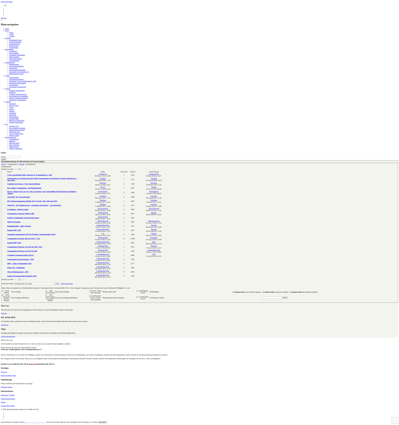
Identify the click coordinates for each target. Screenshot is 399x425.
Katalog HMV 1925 (14, 230)
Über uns (4, 313)
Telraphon (102, 196)
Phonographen (14, 77)
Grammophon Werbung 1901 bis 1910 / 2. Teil (23, 238)
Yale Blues (12, 115)
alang (154, 242)
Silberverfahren (14, 57)
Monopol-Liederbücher (16, 120)
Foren (7, 31)
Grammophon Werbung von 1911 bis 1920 (22, 251)
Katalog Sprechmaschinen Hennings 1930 (21, 276)
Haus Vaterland (14, 145)
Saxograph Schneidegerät (17, 87)
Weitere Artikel (14, 135)
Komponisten (13, 47)
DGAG (102, 187)
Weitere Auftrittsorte (15, 149)
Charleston (12, 113)
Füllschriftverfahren (15, 59)
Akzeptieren (102, 422)
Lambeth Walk (14, 119)
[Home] (4, 18)
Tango (11, 107)
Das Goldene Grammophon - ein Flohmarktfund (24, 188)
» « (35, 422)
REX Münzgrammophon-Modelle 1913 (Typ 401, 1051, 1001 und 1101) (32, 201)
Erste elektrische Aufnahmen (18, 96)
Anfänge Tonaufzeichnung (18, 94)
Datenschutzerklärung (8, 399)
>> (23, 169)
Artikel (11, 34)
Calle (154, 254)
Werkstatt (12, 92)
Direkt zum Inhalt (6, 2)
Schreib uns (5, 325)
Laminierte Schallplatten (17, 55)
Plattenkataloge (14, 64)
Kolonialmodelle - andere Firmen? (19, 226)
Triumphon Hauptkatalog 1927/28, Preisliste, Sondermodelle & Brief (31, 234)
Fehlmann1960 (103, 213)
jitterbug (153, 187)
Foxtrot (11, 109)
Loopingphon (13, 85)
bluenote (154, 229)
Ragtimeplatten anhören (17, 130)
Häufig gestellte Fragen (8, 375)
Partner (3, 402)
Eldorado (12, 141)
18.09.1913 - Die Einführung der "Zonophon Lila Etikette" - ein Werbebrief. (34, 205)
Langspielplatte (14, 61)
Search (3, 157)
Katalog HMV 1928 (14, 243)
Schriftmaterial (10, 62)
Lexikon (12, 36)
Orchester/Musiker (15, 42)
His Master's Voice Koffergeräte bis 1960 (22, 81)
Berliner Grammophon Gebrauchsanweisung (23, 218)
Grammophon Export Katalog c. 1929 (20, 259)
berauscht (154, 196)
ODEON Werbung (13, 222)
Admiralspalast (14, 139)
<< (15, 169)
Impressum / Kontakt (8, 395)
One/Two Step (14, 105)
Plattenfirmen (9, 49)
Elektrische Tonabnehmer (17, 100)
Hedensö (154, 225)
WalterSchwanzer (103, 221)
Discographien (14, 53)
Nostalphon (154, 238)
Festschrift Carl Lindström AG (19, 72)
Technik (7, 89)
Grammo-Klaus (154, 174)
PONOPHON (102, 191)
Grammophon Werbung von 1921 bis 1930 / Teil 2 (24, 247)
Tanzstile (8, 102)
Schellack (103, 178)
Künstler (8, 38)
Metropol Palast (14, 143)
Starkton (154, 213)
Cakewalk (12, 104)
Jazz (6, 124)
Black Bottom (13, 117)
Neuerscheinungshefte (16, 66)
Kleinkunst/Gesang (15, 40)
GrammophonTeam (102, 225)
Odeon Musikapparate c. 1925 (17, 272)
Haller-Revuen (14, 147)
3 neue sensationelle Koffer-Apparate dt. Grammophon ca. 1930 (29, 175)
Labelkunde (13, 51)
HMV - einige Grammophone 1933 (19, 263)
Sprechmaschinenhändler (17, 70)
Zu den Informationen (8, 336)
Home (7, 29)
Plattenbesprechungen (16, 74)
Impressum (33, 364)
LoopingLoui (102, 174)
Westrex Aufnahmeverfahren (18, 98)
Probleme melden (6, 387)
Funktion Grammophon (17, 91)
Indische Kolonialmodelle (17, 83)
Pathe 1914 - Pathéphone (16, 268)
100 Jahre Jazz (14, 126)
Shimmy (12, 111)
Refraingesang (14, 46)
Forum (11, 32)
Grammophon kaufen (8, 406)
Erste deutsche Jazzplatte (17, 128)
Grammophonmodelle (16, 79)
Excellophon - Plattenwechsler (17, 209)
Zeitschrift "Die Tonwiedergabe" (19, 197)
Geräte (7, 76)
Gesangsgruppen (14, 44)
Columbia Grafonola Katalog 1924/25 (20, 255)
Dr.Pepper (102, 183)
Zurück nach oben (67, 284)
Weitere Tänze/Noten (16, 122)
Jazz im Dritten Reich (16, 134)
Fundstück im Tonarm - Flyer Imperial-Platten (23, 184)
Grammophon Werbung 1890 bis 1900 (20, 214)
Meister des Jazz (14, 132)
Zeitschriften (13, 68)
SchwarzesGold (103, 208)
